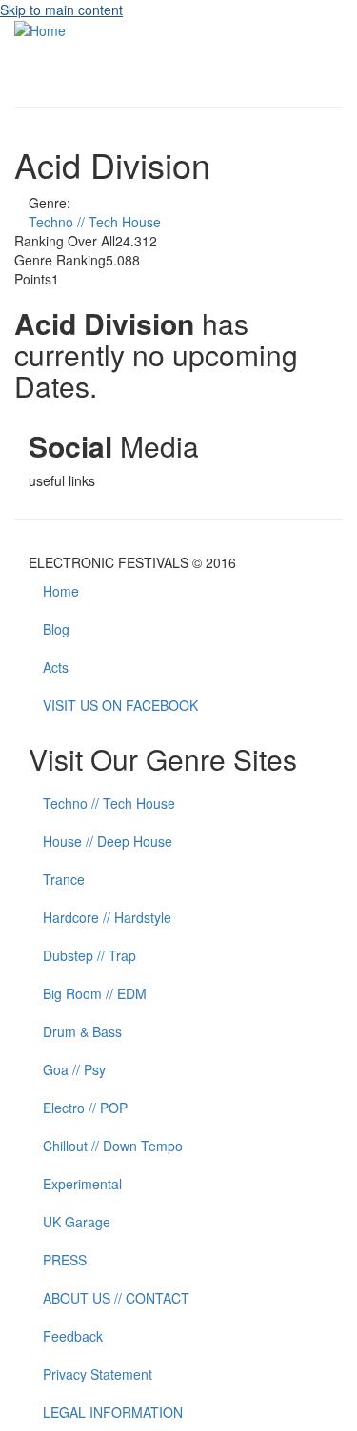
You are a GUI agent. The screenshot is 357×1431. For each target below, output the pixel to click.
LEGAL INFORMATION (113, 1411)
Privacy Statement (97, 1373)
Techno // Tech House (95, 221)
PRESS (65, 1259)
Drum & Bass (82, 1031)
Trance (64, 879)
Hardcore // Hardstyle (107, 917)
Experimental (82, 1183)
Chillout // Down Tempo (113, 1145)
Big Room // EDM (95, 993)
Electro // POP (85, 1107)
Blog (56, 628)
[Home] (40, 28)
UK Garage (76, 1221)
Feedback (73, 1335)
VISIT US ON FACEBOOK (120, 705)
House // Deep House (107, 841)
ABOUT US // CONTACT (116, 1297)
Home (61, 590)
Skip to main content (61, 9)
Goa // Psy (74, 1069)
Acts (56, 666)
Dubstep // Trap (89, 955)
